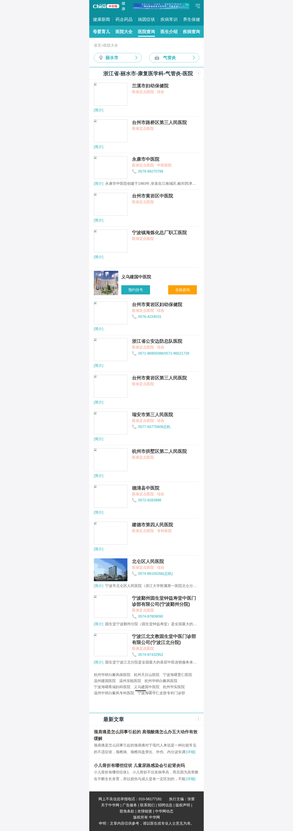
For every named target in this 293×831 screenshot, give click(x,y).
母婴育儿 (101, 31)
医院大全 (124, 31)
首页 (97, 45)
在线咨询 (182, 290)
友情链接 (144, 811)
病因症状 (146, 19)
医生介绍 (169, 31)
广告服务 (129, 805)
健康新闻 (101, 19)
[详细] (190, 752)
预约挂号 (135, 290)
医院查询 (146, 31)
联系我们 (147, 805)
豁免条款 (127, 811)
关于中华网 (110, 805)
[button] (140, 690)
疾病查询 (191, 31)
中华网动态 (164, 811)
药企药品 (124, 19)
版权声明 (182, 805)
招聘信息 (165, 805)
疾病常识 (169, 19)
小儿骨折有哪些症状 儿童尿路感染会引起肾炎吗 (139, 765)
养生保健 (191, 19)
